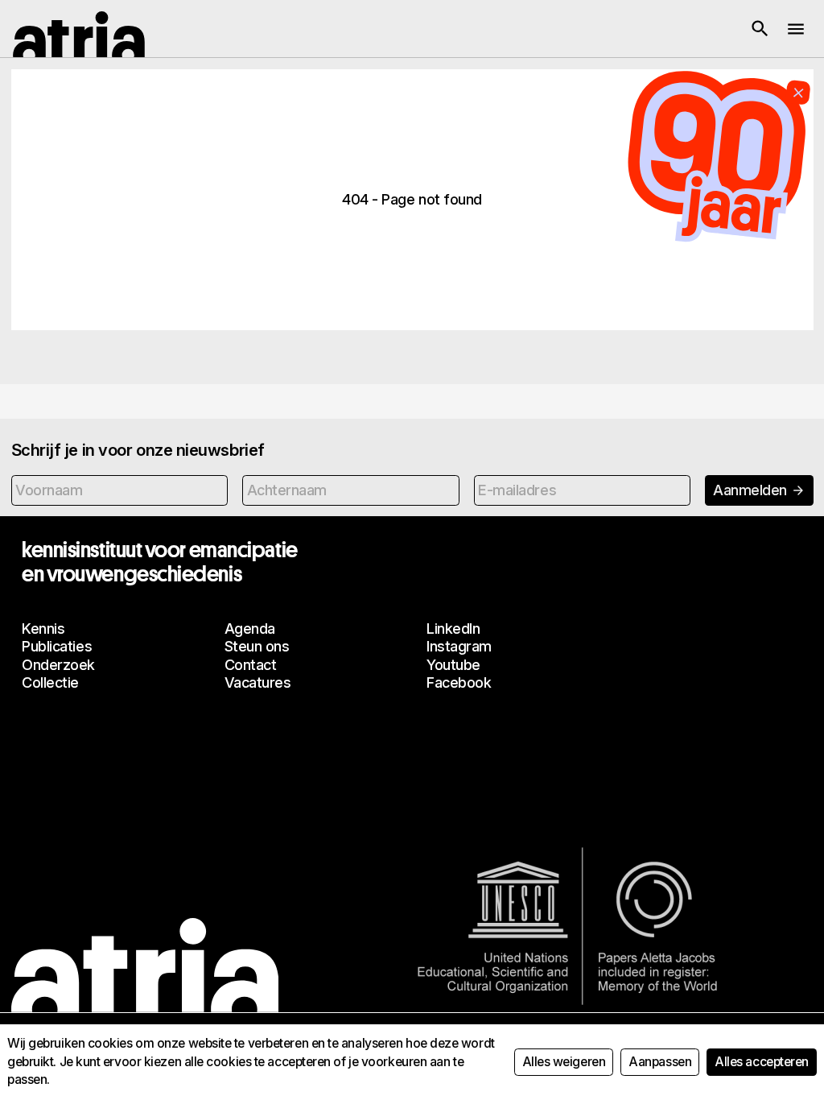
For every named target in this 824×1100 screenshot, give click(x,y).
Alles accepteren (762, 1061)
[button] (759, 28)
